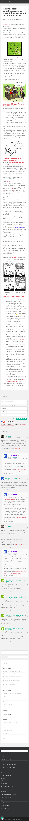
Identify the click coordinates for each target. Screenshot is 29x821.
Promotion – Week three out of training (12, 693)
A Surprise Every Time (13, 200)
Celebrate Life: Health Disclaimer (8, 770)
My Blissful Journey (7, 730)
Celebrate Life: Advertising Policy (8, 764)
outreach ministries (19, 339)
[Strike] (7, 405)
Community (19, 19)
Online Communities (5, 781)
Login (26, 396)
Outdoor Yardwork (7, 704)
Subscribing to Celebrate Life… (8, 786)
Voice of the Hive (7, 736)
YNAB (4, 738)
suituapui (8, 436)
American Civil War (16, 257)
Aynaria (13, 19)
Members (3, 778)
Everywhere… (17, 448)
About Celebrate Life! (6, 759)
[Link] (16, 405)
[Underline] (6, 405)
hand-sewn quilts (11, 247)
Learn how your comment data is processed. (13, 425)
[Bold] (2, 405)
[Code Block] (14, 405)
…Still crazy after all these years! (10, 722)
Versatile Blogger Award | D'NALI (14, 615)
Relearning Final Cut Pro (8, 699)
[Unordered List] (11, 405)
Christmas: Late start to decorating (12, 677)
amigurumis (10, 209)
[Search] (24, 663)
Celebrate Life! (7, 2)
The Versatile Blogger (14, 57)
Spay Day (5, 701)
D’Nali (8, 181)
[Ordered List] (9, 405)
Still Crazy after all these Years (17, 162)
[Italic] (4, 405)
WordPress (23, 819)
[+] (19, 405)
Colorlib (13, 819)
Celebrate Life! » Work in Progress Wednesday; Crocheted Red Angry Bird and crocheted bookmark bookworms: (16, 597)
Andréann (15, 553)
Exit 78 (11, 239)
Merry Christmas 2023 (15, 671)
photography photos (15, 252)
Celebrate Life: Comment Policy (8, 767)
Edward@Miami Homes (17, 496)
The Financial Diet (7, 733)
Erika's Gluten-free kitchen (9, 725)
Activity (2, 761)
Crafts (4, 21)
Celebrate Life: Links (5, 772)
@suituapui (6, 461)
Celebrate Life (7, 24)
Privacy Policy (4, 783)
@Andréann (7, 556)
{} (17, 405)
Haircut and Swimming (20, 544)
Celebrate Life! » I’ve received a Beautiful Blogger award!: (14, 629)
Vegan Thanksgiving (14, 684)
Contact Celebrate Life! (6, 775)
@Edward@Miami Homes (9, 499)
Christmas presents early (8, 191)
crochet (11, 188)
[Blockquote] (12, 405)
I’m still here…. (6, 696)
